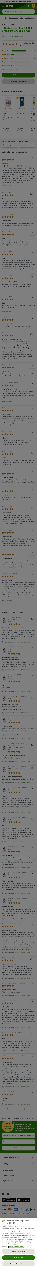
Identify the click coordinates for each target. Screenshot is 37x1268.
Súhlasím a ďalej (18, 1258)
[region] (18, 1243)
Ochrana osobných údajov (16, 1246)
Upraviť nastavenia (18, 1252)
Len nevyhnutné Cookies (18, 1264)
